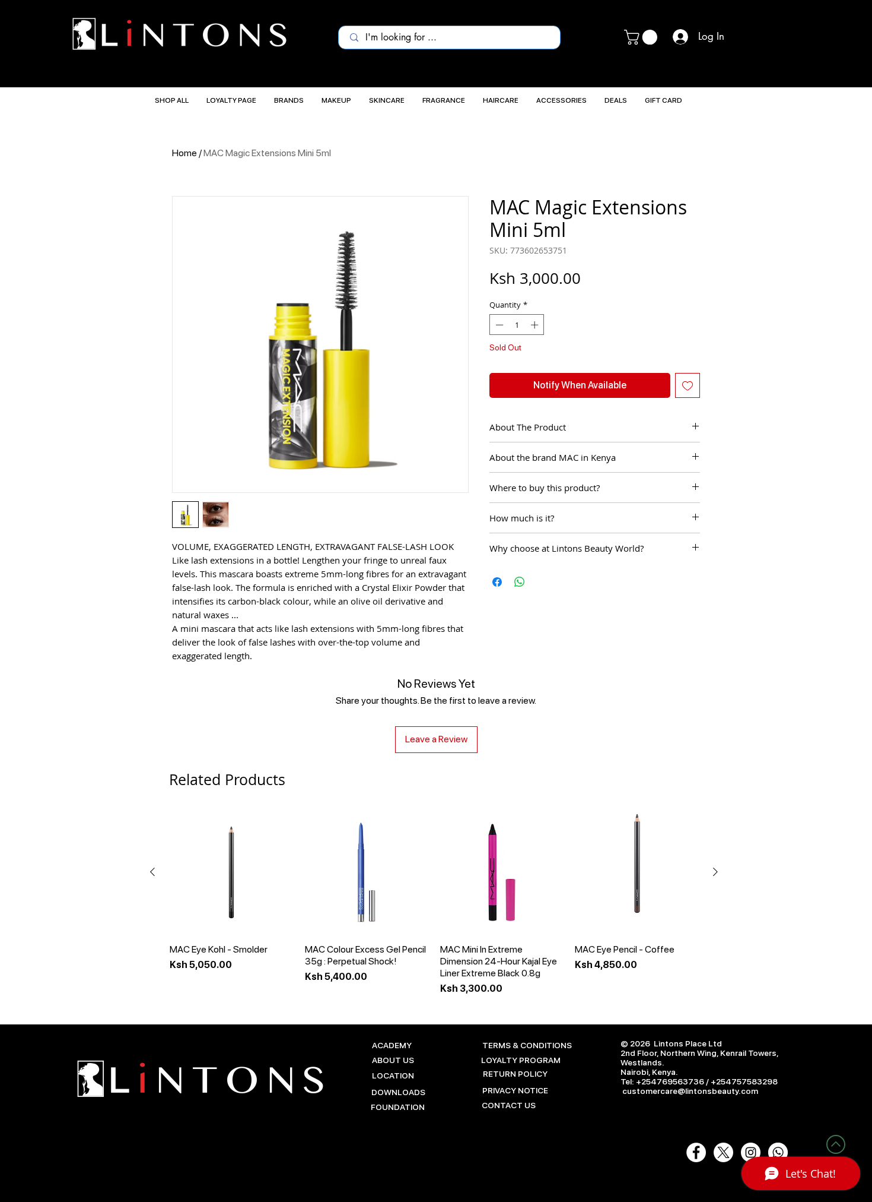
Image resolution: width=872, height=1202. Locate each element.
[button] (642, 37)
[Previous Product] (152, 872)
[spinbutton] (517, 325)
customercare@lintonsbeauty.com (690, 1091)
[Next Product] (715, 872)
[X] (723, 1152)
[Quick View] (231, 872)
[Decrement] (498, 325)
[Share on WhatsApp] (520, 582)
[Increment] (536, 325)
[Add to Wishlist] (687, 385)
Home (184, 153)
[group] (434, 903)
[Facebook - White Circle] (696, 1152)
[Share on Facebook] (497, 582)
